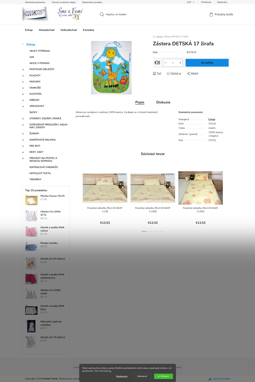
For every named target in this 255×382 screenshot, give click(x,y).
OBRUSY (34, 100)
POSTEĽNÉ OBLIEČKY (41, 69)
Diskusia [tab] (163, 102)
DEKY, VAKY (36, 152)
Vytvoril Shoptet (221, 378)
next (227, 200)
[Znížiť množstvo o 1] (165, 62)
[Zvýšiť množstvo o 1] (180, 62)
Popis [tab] (139, 102)
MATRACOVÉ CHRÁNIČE (43, 167)
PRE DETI (34, 146)
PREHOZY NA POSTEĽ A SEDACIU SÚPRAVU (43, 159)
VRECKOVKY (36, 106)
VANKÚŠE (35, 87)
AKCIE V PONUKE (39, 63)
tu (110, 370)
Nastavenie (121, 376)
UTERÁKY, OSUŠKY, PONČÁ (45, 118)
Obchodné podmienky (35, 2)
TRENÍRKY (35, 179)
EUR (189, 2)
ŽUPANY (34, 133)
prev (78, 200)
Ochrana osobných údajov (64, 2)
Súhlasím (165, 376)
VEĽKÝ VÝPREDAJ (39, 51)
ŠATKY (33, 112)
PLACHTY (34, 75)
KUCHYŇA (35, 94)
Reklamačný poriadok (92, 2)
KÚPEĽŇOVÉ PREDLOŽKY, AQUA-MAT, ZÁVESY (48, 126)
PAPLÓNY (34, 81)
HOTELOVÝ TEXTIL (40, 173)
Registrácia (222, 2)
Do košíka (207, 62)
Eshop (30, 44)
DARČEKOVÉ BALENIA (42, 139)
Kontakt (78, 367)
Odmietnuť (142, 376)
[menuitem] (29, 30)
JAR (31, 57)
